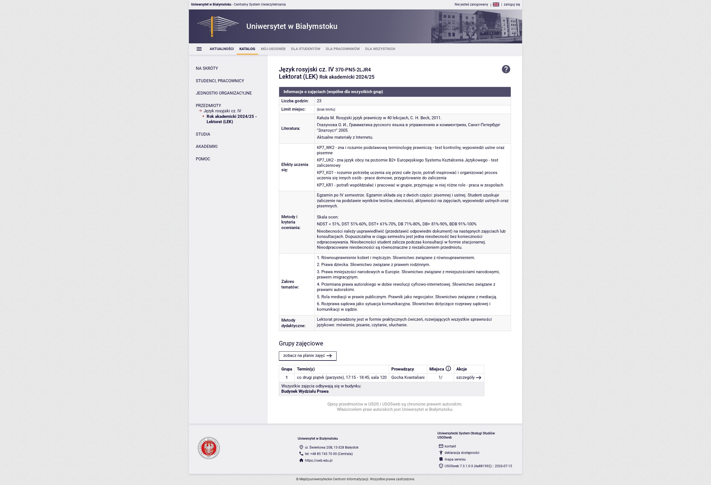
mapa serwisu (455, 459)
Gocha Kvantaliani (408, 377)
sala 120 (379, 377)
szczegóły (465, 377)
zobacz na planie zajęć (304, 355)
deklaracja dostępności (462, 453)
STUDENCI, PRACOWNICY (220, 80)
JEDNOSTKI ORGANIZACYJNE (224, 93)
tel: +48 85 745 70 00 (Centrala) (329, 454)
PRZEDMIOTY (208, 105)
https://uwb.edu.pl (318, 460)
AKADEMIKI (206, 146)
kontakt (450, 446)
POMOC (203, 158)
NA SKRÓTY (207, 68)
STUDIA (203, 134)
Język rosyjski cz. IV (222, 110)
